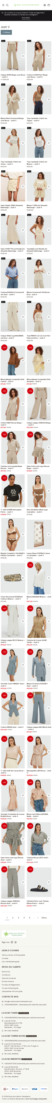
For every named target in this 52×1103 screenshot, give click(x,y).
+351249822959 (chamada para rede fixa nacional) (25, 1005)
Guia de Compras (9, 978)
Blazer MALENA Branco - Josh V (39, 598)
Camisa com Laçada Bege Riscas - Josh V (11, 467)
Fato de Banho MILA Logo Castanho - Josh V (37, 511)
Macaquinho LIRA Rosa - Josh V (39, 772)
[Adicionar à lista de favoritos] (23, 56)
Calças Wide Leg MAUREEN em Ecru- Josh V (12, 337)
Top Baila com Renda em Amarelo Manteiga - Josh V (38, 250)
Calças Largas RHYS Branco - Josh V (13, 641)
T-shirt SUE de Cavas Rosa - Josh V (13, 772)
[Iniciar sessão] (44, 5)
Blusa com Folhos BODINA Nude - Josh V (37, 815)
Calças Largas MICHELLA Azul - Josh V (39, 728)
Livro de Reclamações (10, 961)
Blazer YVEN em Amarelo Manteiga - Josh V (37, 206)
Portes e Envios (8, 981)
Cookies (5, 958)
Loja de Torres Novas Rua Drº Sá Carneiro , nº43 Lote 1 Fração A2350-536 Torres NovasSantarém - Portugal (21, 1047)
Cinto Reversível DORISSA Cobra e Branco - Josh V (12, 598)
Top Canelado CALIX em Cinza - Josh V (11, 163)
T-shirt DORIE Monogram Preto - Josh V (11, 511)
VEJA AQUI (26, 18)
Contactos (6, 975)
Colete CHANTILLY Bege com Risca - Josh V (37, 76)
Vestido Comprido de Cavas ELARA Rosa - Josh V (12, 815)
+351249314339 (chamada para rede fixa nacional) (24, 1018)
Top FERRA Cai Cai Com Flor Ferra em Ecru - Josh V (38, 337)
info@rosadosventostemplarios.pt (18, 1001)
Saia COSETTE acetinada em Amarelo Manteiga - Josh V (13, 250)
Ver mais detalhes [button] (11, 1031)
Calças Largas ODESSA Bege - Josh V (39, 424)
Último (44, 918)
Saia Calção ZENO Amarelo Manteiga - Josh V (12, 206)
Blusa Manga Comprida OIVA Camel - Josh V (12, 380)
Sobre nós (6, 972)
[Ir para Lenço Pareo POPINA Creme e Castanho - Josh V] (39, 534)
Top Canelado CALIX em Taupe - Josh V (37, 119)
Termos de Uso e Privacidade (13, 955)
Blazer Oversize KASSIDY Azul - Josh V (37, 685)
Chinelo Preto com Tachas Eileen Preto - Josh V (38, 902)
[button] (6, 32)
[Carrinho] (48, 5)
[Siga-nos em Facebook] (15, 942)
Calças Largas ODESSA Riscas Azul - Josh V (10, 902)
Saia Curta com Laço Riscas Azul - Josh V (12, 859)
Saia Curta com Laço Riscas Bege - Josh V (38, 467)
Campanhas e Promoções (12, 991)
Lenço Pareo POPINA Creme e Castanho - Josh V (38, 554)
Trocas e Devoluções (10, 988)
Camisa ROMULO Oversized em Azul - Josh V (12, 293)
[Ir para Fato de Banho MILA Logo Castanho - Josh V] (39, 490)
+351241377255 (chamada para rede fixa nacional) (24, 1063)
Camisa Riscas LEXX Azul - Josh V (38, 859)
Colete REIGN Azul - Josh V (12, 727)
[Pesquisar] (7, 5)
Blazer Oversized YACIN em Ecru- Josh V (38, 293)
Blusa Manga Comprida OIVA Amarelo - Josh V (38, 380)
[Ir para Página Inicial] (26, 5)
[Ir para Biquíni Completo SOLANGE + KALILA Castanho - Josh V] (13, 534)
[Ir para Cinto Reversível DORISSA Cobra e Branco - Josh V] (13, 577)
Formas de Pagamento (11, 985)
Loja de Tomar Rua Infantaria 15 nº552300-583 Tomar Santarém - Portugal (13, 1024)
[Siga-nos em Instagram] (12, 942)
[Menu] (3, 5)
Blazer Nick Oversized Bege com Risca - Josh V (12, 119)
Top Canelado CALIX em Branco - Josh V (37, 163)
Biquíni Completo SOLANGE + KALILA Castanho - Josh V (13, 554)
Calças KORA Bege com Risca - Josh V (13, 76)
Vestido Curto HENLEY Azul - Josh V (13, 685)
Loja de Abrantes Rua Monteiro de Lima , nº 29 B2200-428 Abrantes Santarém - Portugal (16, 1070)
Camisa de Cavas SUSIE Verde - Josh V (37, 641)
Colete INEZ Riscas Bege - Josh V (12, 424)
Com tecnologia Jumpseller (36, 1099)
